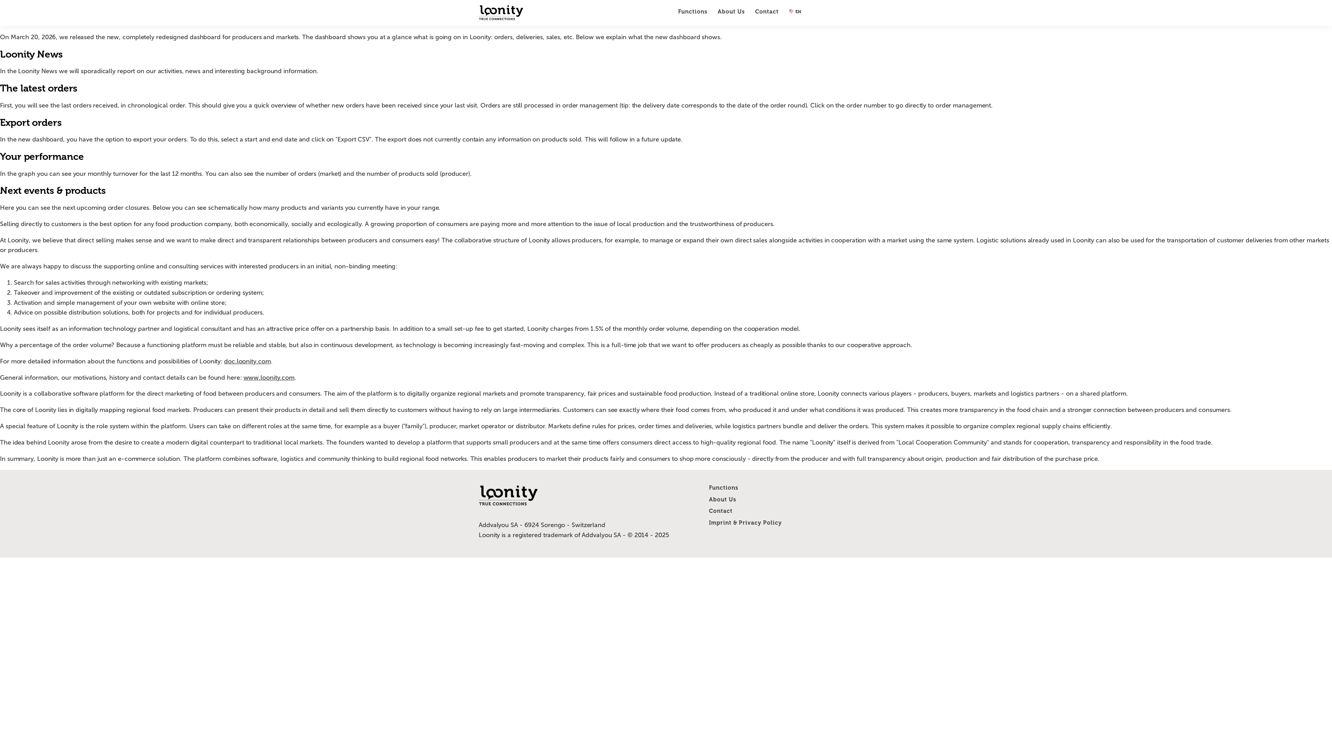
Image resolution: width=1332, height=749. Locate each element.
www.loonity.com (269, 377)
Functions (692, 11)
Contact (767, 11)
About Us (731, 11)
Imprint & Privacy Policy (745, 522)
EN (797, 11)
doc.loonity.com (247, 361)
